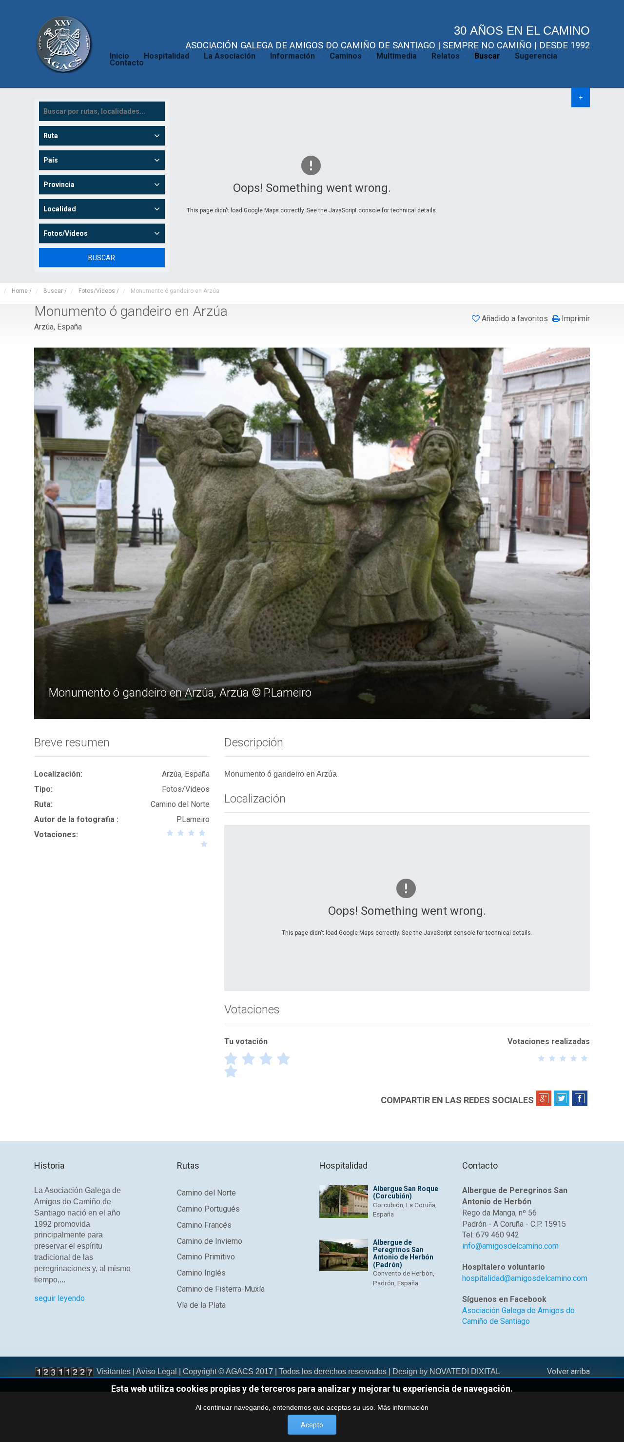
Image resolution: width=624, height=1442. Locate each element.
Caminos (346, 55)
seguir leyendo (59, 1298)
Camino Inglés (201, 1272)
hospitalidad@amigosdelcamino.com (524, 1278)
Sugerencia (536, 55)
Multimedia (396, 55)
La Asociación (229, 55)
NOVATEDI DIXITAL (464, 1371)
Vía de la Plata (201, 1305)
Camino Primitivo (206, 1256)
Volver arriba (568, 1371)
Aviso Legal (156, 1371)
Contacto (127, 62)
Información (292, 55)
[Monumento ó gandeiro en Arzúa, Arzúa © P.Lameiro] (313, 532)
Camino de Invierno (209, 1241)
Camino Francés (204, 1225)
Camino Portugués (208, 1209)
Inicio (119, 55)
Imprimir (575, 319)
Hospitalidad (166, 55)
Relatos (445, 55)
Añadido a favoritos (515, 318)
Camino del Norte (206, 1192)
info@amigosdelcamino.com (510, 1246)
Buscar (487, 55)
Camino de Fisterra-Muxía (221, 1289)
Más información (403, 1407)
